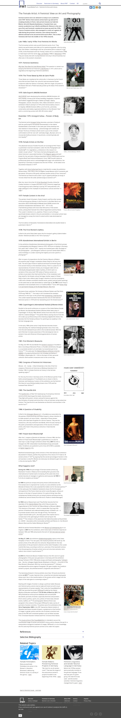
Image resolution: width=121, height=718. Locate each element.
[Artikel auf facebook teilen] (90, 8)
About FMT (64, 3)
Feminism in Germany (51, 3)
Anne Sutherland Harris (35, 169)
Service (75, 698)
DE (78, 3)
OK (20, 715)
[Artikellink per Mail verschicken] (96, 8)
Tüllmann (64, 560)
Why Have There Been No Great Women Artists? (32, 66)
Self (64, 49)
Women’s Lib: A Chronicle (48, 701)
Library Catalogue (33, 701)
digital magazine (25, 448)
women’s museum (47, 345)
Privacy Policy (87, 701)
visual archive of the (33, 620)
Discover (39, 3)
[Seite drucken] (99, 8)
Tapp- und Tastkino (43, 54)
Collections (67, 701)
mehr (30, 675)
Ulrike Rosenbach (42, 182)
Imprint (86, 698)
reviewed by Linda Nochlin (53, 295)
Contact (72, 3)
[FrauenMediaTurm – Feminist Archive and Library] (23, 4)
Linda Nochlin (44, 69)
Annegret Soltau (36, 122)
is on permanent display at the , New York (43, 286)
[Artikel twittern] (93, 8)
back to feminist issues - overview (30, 690)
